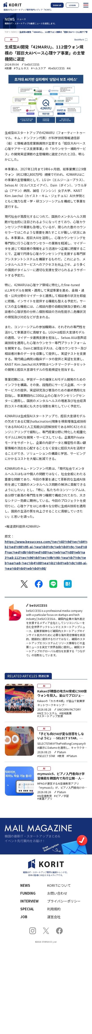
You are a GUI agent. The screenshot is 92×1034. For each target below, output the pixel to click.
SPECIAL (27, 909)
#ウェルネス (21, 68)
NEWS (14, 32)
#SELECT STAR (46, 756)
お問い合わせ (57, 893)
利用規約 (54, 909)
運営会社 (54, 916)
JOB (23, 916)
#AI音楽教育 (44, 796)
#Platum (72, 756)
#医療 (8, 68)
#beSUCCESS (56, 68)
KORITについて (59, 885)
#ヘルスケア (38, 68)
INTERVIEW (29, 901)
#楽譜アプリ (44, 798)
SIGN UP (57, 5)
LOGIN (72, 5)
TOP (6, 32)
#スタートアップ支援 (50, 716)
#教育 (60, 756)
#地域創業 (65, 713)
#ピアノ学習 (61, 796)
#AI (69, 68)
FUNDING (28, 893)
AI (11, 39)
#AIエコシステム (47, 713)
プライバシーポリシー (64, 901)
